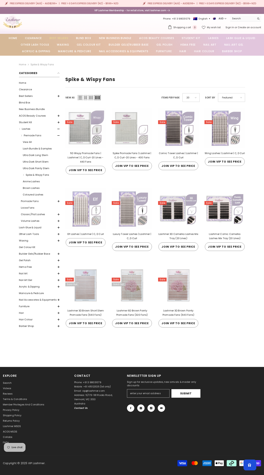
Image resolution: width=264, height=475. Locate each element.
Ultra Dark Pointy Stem (36, 168)
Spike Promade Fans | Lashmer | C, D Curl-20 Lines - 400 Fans (132, 155)
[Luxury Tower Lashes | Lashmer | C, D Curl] (132, 208)
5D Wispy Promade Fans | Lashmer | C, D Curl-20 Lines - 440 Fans (85, 157)
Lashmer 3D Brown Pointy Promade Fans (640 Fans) (178, 312)
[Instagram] (141, 408)
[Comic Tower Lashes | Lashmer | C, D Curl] (178, 128)
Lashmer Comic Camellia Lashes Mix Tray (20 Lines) (224, 236)
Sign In (230, 27)
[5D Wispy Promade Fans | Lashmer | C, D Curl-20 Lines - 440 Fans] (85, 128)
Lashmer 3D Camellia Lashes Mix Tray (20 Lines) (178, 236)
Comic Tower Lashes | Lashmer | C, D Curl (178, 155)
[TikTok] (151, 408)
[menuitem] (39, 83)
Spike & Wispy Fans (42, 64)
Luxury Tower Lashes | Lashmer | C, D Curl (132, 236)
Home (22, 64)
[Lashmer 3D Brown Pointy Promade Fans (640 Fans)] (178, 285)
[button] (39, 96)
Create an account (249, 27)
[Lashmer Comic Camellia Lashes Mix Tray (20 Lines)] (224, 208)
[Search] (245, 19)
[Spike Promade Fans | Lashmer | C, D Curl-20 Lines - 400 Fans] (132, 128)
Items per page (170, 97)
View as (70, 97)
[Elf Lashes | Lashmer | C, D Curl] (85, 208)
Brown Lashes (31, 188)
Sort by (210, 97)
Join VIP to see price (85, 170)
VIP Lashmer (36, 463)
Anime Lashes (31, 181)
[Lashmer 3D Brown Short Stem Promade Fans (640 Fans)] (85, 285)
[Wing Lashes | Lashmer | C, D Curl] (224, 128)
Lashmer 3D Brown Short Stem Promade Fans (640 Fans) (85, 312)
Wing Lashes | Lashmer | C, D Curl (225, 153)
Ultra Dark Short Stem (36, 161)
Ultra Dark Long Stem (35, 155)
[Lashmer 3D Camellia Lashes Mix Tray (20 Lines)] (178, 208)
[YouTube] (161, 408)
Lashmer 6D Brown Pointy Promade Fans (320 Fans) (132, 312)
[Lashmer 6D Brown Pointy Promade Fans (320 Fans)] (132, 285)
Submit (186, 393)
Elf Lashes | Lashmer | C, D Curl (85, 234)
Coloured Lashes (33, 194)
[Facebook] (130, 408)
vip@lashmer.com (93, 390)
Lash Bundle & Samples (37, 148)
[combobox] (242, 18)
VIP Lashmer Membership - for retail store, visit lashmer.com (130, 10)
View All (27, 142)
